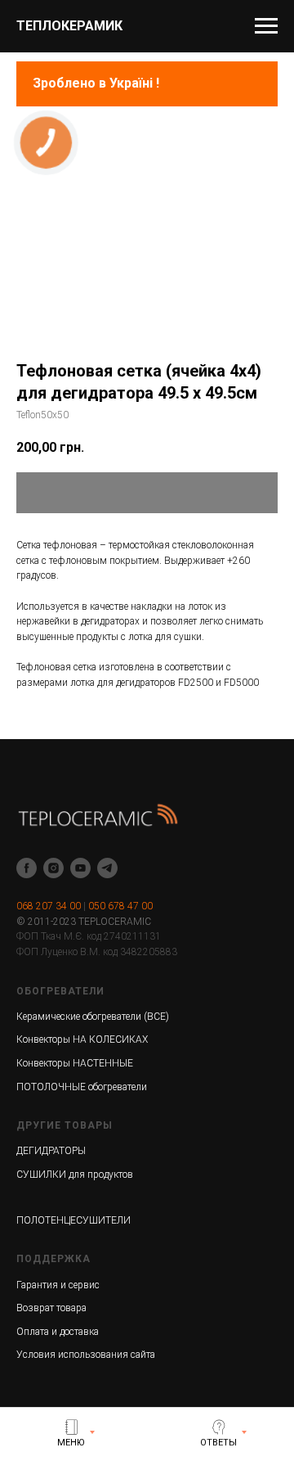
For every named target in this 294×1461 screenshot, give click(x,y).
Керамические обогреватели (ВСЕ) (92, 1016)
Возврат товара (51, 1308)
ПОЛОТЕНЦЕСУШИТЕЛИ (73, 1220)
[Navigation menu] (266, 26)
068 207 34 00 (48, 906)
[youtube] (80, 868)
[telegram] (107, 868)
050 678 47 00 (120, 906)
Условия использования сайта (85, 1354)
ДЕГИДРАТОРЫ (51, 1151)
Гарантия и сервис (58, 1285)
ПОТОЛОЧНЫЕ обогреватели (81, 1087)
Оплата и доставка (57, 1331)
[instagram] (53, 868)
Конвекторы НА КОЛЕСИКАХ (82, 1039)
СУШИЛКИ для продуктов (74, 1174)
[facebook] (26, 868)
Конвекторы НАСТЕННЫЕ (74, 1063)
